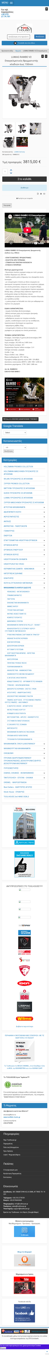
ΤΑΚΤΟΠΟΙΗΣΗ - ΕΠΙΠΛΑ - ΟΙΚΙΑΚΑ (18, 778)
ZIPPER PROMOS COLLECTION (16, 483)
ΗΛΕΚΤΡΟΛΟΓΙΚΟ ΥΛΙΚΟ (14, 564)
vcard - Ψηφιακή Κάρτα (11, 1155)
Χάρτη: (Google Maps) (31, 1212)
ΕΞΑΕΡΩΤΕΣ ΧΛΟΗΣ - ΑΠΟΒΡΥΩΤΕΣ (20, 706)
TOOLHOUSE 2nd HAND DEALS (16, 797)
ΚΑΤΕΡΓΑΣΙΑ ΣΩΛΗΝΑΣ (13, 573)
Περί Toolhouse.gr (9, 1140)
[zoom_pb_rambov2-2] (8, 128)
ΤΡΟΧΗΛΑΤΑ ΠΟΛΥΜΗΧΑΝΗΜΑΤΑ (19, 739)
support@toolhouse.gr (21, 1209)
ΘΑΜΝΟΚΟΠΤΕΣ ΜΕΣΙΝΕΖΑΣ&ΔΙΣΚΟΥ (20, 674)
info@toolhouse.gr (21, 1204)
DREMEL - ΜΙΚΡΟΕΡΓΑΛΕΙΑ (15, 782)
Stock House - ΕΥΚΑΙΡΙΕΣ (14, 792)
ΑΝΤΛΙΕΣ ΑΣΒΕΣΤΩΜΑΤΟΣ (16, 614)
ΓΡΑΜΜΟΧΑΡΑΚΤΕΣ (14, 595)
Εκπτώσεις (7, 1177)
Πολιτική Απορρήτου (11, 1147)
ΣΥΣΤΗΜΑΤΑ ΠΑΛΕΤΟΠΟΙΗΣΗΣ (18, 721)
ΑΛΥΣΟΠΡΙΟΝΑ (12, 659)
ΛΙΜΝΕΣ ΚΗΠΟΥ (12, 606)
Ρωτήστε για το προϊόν (25, 198)
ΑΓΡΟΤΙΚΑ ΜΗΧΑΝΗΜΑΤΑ (14, 507)
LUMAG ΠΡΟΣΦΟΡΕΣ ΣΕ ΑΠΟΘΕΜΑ (18, 498)
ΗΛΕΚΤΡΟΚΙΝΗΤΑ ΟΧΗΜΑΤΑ (15, 559)
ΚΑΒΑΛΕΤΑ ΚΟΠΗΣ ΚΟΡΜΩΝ (17, 638)
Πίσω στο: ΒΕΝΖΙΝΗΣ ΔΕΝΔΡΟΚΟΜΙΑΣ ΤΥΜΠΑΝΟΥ (21, 419)
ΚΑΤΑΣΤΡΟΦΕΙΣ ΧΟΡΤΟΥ (16, 710)
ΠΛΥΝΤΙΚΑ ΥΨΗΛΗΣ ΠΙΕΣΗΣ (17, 663)
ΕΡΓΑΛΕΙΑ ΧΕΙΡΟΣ (11, 554)
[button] (46, 9)
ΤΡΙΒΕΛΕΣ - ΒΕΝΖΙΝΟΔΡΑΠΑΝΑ (18, 685)
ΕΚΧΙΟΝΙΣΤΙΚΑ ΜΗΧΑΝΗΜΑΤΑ (18, 603)
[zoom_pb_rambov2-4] (35, 128)
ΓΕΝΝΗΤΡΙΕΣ (9, 531)
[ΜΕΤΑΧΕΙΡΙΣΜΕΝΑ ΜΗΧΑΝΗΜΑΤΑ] (24, 864)
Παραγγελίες (8, 1144)
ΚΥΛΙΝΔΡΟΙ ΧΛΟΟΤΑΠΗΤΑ (16, 713)
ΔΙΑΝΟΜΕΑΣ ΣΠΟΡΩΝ (15, 621)
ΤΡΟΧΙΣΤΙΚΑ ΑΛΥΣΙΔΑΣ (15, 610)
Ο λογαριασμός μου (10, 1170)
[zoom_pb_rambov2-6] (8, 142)
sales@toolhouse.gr (19, 1206)
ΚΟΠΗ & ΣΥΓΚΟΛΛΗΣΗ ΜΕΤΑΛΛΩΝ (18, 583)
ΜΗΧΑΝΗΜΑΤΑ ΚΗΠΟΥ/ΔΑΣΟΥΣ (17, 588)
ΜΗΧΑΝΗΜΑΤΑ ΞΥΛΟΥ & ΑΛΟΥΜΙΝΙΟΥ (19, 744)
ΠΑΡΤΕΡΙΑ (11, 599)
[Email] (44, 194)
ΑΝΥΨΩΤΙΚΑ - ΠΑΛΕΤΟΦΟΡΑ (15, 526)
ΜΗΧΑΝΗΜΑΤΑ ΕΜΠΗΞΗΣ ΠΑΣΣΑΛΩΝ (20, 732)
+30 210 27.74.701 (5, 15)
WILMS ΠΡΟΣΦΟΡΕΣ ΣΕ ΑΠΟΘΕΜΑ (18, 479)
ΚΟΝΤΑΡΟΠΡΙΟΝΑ (13, 642)
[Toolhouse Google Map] (24, 842)
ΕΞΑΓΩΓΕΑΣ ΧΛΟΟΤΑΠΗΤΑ (17, 678)
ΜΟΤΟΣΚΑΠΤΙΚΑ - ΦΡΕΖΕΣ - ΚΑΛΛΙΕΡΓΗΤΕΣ (23, 717)
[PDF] (38, 194)
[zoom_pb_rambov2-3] (22, 128)
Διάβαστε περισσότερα (24, 1026)
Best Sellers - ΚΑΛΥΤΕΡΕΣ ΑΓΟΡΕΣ (18, 787)
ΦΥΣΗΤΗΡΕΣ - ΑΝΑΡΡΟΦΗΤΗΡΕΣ (19, 692)
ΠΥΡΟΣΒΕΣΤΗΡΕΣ (11, 768)
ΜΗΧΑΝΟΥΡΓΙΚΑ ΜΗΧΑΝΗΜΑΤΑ (17, 748)
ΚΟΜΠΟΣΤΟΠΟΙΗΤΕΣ (14, 617)
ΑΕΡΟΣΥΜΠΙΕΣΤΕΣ (11, 517)
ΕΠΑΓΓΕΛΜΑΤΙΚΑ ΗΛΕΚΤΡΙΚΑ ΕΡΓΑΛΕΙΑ (20, 540)
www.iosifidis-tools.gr (12, 1117)
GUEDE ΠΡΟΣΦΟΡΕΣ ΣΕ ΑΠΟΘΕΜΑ (18, 493)
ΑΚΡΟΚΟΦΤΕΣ (12, 728)
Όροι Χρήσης (8, 1151)
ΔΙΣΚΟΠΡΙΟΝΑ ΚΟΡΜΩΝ (15, 646)
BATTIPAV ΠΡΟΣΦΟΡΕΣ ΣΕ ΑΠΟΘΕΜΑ (19, 488)
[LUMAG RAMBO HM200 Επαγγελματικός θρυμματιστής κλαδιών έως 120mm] (42, 56)
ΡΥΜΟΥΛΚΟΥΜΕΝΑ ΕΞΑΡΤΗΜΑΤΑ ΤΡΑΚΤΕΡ (23, 635)
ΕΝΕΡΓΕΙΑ (8, 536)
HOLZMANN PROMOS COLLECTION (18, 467)
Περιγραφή (7, 205)
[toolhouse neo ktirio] (24, 822)
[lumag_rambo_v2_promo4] (22, 142)
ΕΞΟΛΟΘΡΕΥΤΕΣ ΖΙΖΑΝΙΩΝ (17, 724)
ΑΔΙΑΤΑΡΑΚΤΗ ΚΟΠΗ (12, 512)
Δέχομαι (3, 1348)
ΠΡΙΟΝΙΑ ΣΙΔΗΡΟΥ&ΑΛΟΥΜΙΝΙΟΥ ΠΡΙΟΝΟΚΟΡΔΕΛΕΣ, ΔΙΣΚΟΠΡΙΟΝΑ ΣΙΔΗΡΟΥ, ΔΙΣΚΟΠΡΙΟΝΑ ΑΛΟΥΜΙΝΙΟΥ (22, 761)
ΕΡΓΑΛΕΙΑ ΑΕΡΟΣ (11, 545)
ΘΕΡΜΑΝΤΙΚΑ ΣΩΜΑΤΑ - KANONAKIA (19, 569)
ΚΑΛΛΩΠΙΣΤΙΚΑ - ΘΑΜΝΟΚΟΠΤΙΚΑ (19, 670)
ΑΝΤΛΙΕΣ (7, 521)
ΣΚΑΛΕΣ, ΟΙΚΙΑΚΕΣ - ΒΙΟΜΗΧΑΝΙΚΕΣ (19, 773)
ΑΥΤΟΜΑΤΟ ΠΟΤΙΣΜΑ (15, 649)
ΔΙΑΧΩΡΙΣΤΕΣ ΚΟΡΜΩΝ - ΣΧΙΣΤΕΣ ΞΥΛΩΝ (21, 689)
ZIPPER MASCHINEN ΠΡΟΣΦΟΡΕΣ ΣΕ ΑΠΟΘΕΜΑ (24, 502)
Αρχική (18, 51)
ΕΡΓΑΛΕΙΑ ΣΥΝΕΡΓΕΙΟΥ (13, 550)
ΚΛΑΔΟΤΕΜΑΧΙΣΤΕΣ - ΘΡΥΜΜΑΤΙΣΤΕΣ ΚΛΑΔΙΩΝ (24, 681)
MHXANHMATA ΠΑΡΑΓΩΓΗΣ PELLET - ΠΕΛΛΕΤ (23, 625)
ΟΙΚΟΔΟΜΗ (8, 753)
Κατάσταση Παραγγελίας (12, 1173)
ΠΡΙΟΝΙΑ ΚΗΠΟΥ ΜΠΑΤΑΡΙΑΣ (17, 736)
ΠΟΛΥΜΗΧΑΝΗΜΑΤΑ (14, 667)
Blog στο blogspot (25, 1252)
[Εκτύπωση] (41, 194)
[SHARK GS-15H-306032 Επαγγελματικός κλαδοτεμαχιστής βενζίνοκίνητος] (46, 56)
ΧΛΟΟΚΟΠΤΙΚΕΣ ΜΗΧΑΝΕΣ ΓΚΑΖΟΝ (20, 696)
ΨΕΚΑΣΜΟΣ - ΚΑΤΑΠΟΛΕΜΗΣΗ (18, 592)
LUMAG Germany (19, 152)
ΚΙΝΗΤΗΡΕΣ (9, 578)
